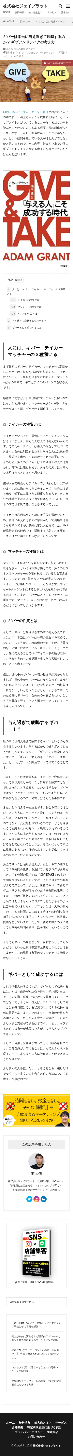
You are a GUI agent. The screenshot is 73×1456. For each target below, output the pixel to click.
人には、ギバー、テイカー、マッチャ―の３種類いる (36, 291)
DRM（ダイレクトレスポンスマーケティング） (32, 53)
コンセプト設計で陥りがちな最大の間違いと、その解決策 (35, 1369)
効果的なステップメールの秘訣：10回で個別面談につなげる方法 (36, 1383)
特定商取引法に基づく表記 (44, 1427)
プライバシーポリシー (29, 1432)
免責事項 (52, 1432)
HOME (7, 12)
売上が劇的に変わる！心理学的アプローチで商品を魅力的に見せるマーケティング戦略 (36, 1338)
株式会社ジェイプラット (25, 6)
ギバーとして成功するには (24, 327)
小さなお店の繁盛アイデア (50, 21)
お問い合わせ (36, 1436)
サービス (52, 12)
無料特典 (19, 12)
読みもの (66, 12)
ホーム (10, 1422)
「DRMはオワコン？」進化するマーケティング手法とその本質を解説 (36, 1325)
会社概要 (17, 1427)
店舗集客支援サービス (22, 1302)
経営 (21, 56)
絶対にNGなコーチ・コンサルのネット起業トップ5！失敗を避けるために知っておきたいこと (36, 1354)
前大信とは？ (35, 12)
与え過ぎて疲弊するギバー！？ (27, 321)
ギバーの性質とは (24, 314)
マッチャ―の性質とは (26, 307)
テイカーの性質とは (25, 300)
